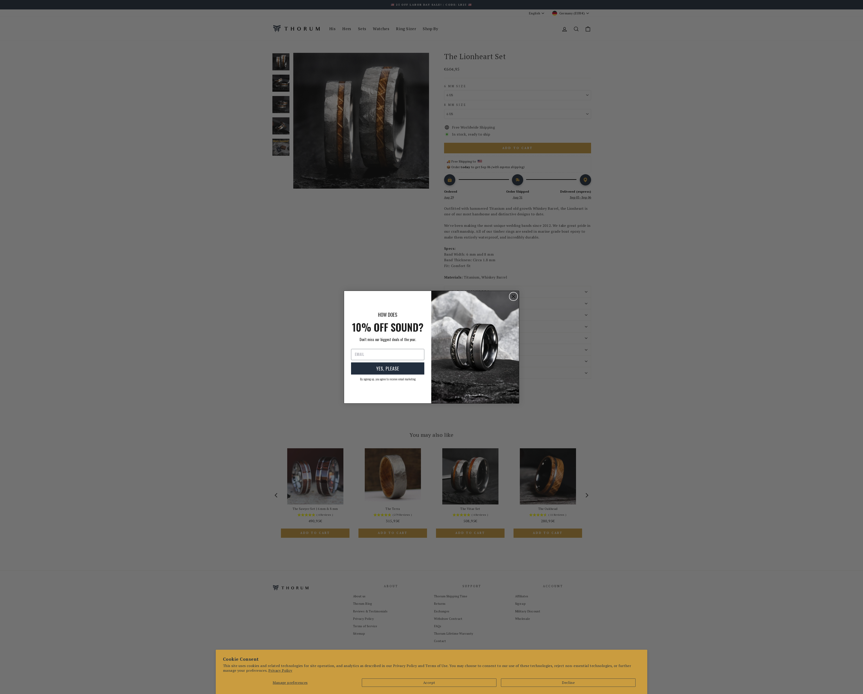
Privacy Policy (280, 670)
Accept (429, 682)
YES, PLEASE (387, 368)
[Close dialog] (513, 296)
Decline (568, 682)
